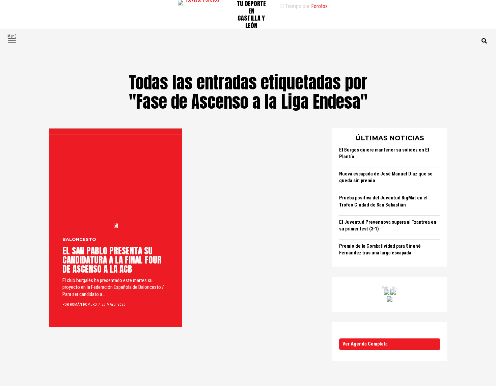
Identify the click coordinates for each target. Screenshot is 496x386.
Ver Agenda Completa (365, 344)
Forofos (319, 6)
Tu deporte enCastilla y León (251, 14)
